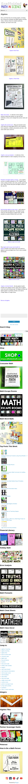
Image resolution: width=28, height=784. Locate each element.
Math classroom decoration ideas (9, 488)
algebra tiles (4, 652)
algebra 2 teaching (5, 649)
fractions (3, 661)
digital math (4, 658)
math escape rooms (6, 673)
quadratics (3, 687)
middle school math (6, 680)
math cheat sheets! (5, 669)
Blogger (17, 782)
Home (14, 321)
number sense (4, 682)
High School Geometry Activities (8, 527)
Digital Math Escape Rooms (7, 464)
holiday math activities (6, 665)
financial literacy (5, 660)
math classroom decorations (8, 671)
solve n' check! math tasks (7, 689)
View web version (14, 324)
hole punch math (5, 663)
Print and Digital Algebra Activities (9, 503)
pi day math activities (6, 685)
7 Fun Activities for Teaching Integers (10, 511)
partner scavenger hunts (7, 684)
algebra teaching (5, 650)
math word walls (5, 678)
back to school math (6, 654)
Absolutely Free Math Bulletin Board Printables (12, 481)
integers (3, 667)
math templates (5, 674)
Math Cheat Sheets (5, 496)
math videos (4, 676)
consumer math (5, 656)
